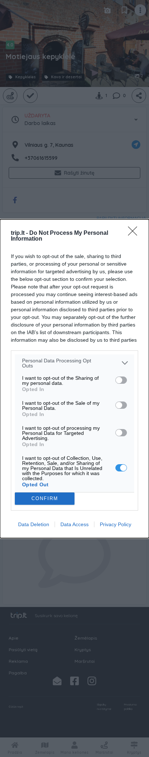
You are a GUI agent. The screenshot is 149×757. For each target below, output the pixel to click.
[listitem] (74, 363)
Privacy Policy (115, 524)
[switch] (121, 380)
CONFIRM (44, 498)
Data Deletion (33, 524)
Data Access (74, 524)
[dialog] (74, 378)
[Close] (135, 233)
